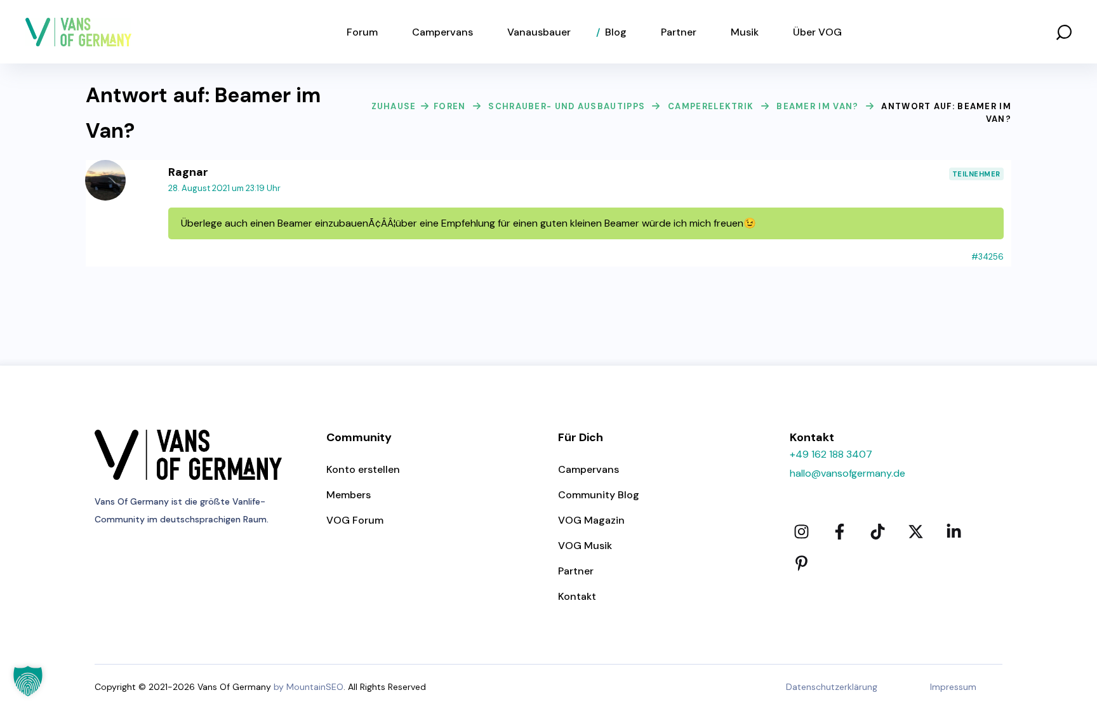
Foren (450, 106)
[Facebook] (839, 532)
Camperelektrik (711, 106)
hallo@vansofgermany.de (847, 473)
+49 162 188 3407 (831, 454)
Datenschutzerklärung (831, 686)
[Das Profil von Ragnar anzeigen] (105, 167)
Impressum (953, 686)
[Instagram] (801, 532)
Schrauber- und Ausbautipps (566, 106)
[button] (1064, 31)
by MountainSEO (308, 686)
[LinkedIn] (953, 532)
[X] (915, 532)
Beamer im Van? (817, 106)
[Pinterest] (801, 564)
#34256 (987, 256)
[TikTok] (877, 532)
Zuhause (393, 106)
